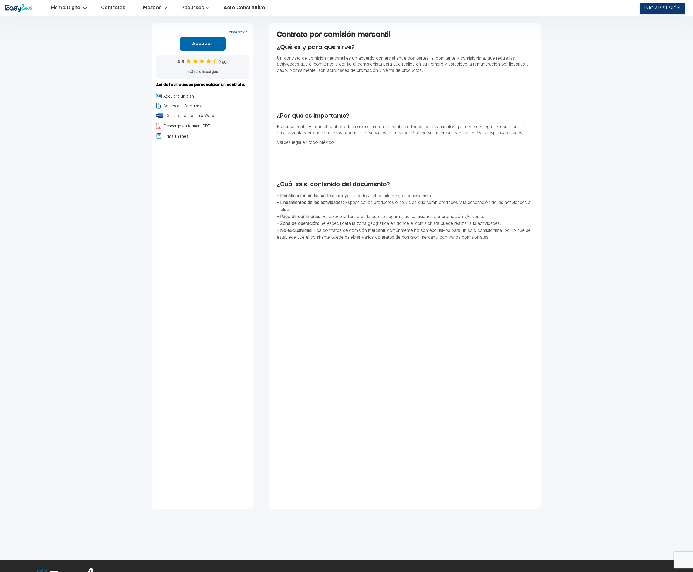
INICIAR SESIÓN (662, 8)
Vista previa (238, 32)
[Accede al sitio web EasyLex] (19, 9)
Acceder (202, 44)
